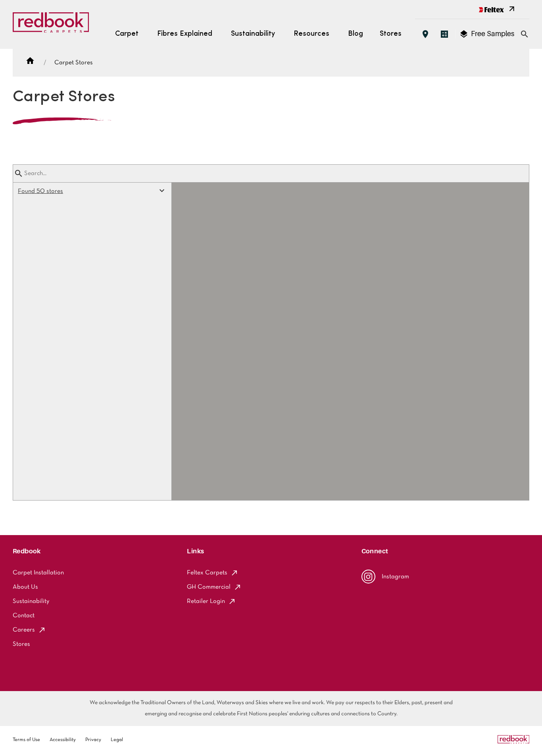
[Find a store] (425, 34)
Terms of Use (26, 740)
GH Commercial (209, 587)
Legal (117, 740)
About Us (25, 587)
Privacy (93, 740)
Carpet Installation (38, 573)
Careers (24, 630)
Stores (391, 34)
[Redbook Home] (51, 24)
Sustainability (31, 601)
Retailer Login (206, 601)
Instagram (395, 577)
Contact (24, 615)
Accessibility (63, 740)
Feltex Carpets (207, 573)
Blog (355, 34)
